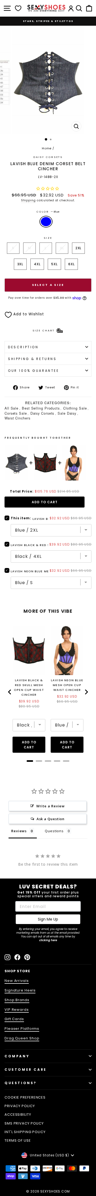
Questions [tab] (54, 830)
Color (48, 211)
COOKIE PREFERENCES (25, 1097)
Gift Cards (14, 1018)
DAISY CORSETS (48, 157)
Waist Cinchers (17, 418)
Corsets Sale (16, 413)
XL (62, 248)
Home (47, 148)
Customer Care (26, 1069)
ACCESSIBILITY (18, 1114)
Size (48, 238)
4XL (37, 264)
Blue (46, 221)
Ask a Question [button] (51, 818)
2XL (78, 248)
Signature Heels (20, 990)
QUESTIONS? (21, 1083)
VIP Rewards (17, 1009)
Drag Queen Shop (22, 1038)
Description (23, 347)
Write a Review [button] (50, 806)
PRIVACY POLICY (20, 1105)
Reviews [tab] (19, 830)
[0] (18, 8)
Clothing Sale (75, 408)
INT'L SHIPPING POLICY (25, 1131)
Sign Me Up (48, 919)
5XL (54, 264)
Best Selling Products (41, 408)
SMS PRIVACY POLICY (24, 1123)
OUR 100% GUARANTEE (33, 370)
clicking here (48, 940)
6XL (71, 264)
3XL (20, 264)
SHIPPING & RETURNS (32, 359)
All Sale (11, 408)
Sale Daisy (67, 413)
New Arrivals (17, 980)
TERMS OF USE (18, 1140)
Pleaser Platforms (22, 1028)
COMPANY (17, 1056)
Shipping (28, 200)
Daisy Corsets (42, 413)
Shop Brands (17, 999)
